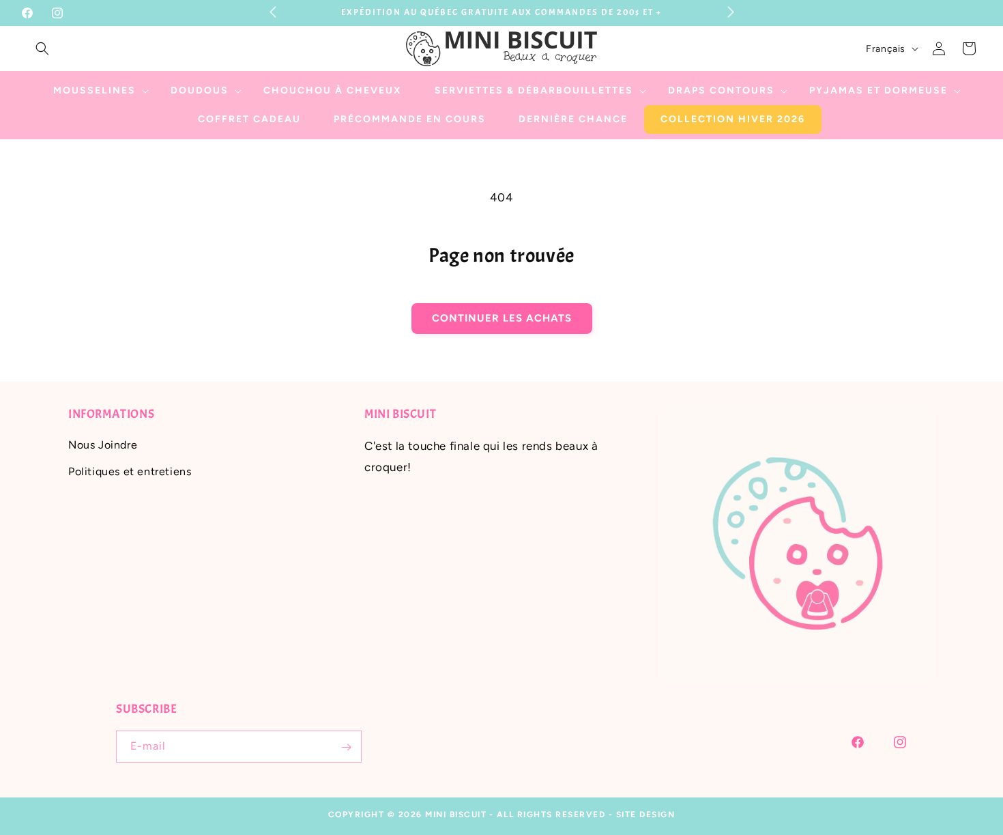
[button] (42, 48)
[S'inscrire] (346, 747)
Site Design (645, 814)
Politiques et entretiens (129, 471)
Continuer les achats (502, 318)
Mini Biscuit (455, 814)
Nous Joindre (102, 445)
